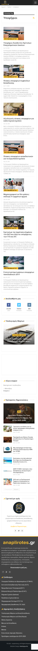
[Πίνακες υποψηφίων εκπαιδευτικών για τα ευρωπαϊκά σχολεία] (14, 147)
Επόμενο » (7, 391)
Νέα (19, 411)
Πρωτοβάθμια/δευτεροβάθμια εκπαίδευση (11, 39)
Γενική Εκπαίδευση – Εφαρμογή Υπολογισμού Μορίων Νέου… (19, 340)
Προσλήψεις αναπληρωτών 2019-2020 (13, 636)
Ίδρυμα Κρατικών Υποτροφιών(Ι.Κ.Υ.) (12, 588)
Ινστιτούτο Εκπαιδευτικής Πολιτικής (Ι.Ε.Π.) (15, 585)
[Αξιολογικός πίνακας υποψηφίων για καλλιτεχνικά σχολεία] (14, 109)
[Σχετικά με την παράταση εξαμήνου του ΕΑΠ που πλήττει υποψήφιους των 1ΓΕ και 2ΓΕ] (14, 222)
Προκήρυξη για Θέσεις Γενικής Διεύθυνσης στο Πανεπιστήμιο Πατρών (23, 438)
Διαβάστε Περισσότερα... (19, 526)
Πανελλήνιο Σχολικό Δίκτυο (10, 598)
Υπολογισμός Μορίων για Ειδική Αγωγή (14, 616)
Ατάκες (3, 626)
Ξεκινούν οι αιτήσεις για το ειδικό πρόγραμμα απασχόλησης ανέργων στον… (23, 428)
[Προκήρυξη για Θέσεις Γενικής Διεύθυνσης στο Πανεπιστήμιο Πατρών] (8, 439)
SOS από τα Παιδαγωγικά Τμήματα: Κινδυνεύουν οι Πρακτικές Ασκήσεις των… (22, 481)
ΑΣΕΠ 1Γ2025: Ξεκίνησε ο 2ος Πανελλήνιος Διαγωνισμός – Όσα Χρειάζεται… (22, 470)
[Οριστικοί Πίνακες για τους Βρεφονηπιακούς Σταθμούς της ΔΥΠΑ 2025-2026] (19, 413)
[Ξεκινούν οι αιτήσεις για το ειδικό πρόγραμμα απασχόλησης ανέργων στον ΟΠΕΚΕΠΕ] (8, 429)
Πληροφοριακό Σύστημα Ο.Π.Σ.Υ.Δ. (12, 601)
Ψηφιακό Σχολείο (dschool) (10, 594)
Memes (3, 629)
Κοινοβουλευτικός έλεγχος (11, 228)
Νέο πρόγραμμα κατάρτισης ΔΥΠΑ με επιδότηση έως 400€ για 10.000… (22, 449)
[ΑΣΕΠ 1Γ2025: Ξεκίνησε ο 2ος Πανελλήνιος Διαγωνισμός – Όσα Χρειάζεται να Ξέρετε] (8, 471)
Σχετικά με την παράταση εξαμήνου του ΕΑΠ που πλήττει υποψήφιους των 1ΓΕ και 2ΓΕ (18, 234)
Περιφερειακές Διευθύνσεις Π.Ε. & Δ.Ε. (13, 604)
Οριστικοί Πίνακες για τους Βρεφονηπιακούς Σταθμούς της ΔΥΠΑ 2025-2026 (19, 417)
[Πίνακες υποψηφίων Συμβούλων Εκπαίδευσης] (14, 71)
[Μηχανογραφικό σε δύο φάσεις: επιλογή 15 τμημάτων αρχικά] (14, 184)
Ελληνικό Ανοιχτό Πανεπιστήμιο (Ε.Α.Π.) (14, 591)
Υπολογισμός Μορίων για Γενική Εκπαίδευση (15, 613)
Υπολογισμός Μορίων (19, 335)
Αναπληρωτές (24, 646)
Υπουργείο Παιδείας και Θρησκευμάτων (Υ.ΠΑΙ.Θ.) (17, 581)
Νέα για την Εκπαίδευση (8, 623)
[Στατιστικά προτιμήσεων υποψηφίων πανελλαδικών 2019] (14, 262)
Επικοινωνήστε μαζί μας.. (19, 567)
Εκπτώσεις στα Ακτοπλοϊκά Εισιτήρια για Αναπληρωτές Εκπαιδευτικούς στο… (22, 460)
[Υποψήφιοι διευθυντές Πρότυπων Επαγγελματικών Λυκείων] (14, 33)
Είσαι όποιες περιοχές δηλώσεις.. (12, 633)
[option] (19, 335)
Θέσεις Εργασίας (6, 620)
